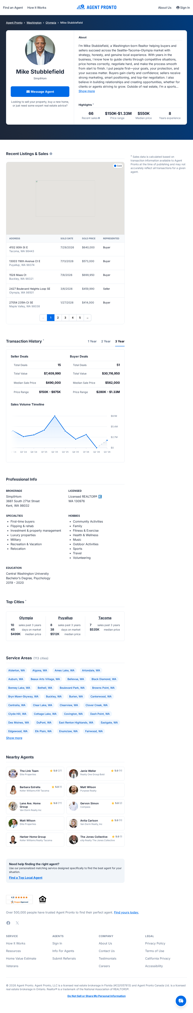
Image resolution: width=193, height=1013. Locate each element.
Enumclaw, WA (68, 731)
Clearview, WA (69, 705)
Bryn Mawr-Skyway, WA (23, 696)
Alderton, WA (16, 670)
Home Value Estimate (21, 958)
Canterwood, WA (101, 696)
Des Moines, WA (18, 722)
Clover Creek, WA (97, 705)
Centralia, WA (16, 705)
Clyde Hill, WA (17, 713)
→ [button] (87, 317)
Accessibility (154, 966)
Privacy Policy (155, 943)
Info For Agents (63, 951)
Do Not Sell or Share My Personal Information (96, 996)
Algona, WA (39, 670)
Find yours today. (126, 912)
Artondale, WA (91, 670)
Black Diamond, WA (104, 679)
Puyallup (65, 618)
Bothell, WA (45, 687)
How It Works (15, 943)
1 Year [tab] (92, 341)
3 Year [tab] (120, 341)
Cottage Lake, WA (45, 713)
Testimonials (107, 958)
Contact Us (107, 951)
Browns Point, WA (103, 687)
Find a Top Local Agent (25, 877)
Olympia (51, 22)
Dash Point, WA (100, 713)
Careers (104, 966)
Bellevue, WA (75, 679)
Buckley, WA (54, 696)
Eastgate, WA (109, 722)
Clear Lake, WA (42, 705)
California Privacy (157, 958)
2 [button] (58, 317)
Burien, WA (76, 696)
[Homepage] (96, 7)
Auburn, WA (15, 679)
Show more (87, 91)
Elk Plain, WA (43, 731)
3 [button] (65, 317)
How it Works (36, 7)
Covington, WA (73, 713)
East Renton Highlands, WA (76, 722)
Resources (13, 951)
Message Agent (42, 91)
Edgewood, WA (18, 731)
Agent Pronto (14, 22)
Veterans (12, 966)
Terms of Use (154, 951)
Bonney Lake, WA (19, 687)
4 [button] (73, 317)
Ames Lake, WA (64, 670)
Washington (34, 22)
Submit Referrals (64, 958)
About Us (165, 7)
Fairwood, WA (94, 731)
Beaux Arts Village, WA (45, 679)
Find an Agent (13, 7)
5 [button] (80, 317)
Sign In (185, 7)
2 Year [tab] (106, 341)
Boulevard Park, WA (72, 687)
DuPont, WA (44, 722)
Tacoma (104, 618)
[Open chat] (181, 1001)
